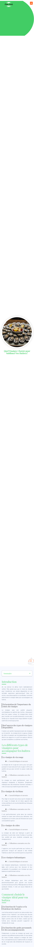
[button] (31, 3)
